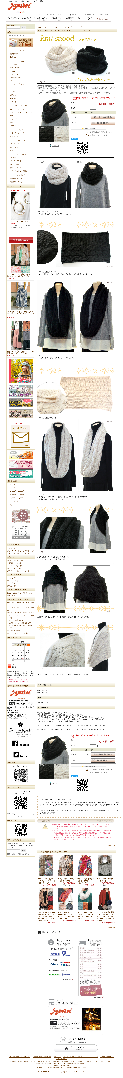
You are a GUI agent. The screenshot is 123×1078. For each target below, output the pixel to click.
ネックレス (14, 147)
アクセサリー (20, 140)
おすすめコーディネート (16, 589)
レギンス (13, 98)
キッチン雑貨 (15, 164)
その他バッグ (15, 136)
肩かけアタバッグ (16, 182)
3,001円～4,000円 (17, 494)
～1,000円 (14, 484)
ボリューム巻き (12, 581)
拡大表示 (55, 146)
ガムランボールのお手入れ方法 (18, 571)
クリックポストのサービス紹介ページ (20, 551)
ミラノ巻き (11, 583)
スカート (14, 102)
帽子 (11, 116)
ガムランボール (15, 168)
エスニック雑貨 (20, 154)
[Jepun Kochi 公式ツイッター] (20, 754)
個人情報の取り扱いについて (19, 1057)
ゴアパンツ (14, 95)
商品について (12, 557)
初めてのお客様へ (14, 545)
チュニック (14, 71)
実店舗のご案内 (90, 14)
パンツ (12, 92)
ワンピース (14, 74)
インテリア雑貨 (15, 161)
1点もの (13, 57)
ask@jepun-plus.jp (77, 1042)
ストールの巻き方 (14, 574)
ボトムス (21, 88)
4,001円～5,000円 (17, 498)
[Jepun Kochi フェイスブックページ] (20, 743)
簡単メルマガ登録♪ (14, 840)
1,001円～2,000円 (17, 488)
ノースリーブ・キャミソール (20, 84)
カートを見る (49, 14)
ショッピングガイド (14, 548)
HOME (39, 14)
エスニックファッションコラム (19, 599)
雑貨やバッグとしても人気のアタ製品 (20, 613)
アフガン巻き (12, 586)
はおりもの (14, 64)
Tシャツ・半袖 (15, 78)
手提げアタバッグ (16, 178)
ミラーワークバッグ (17, 133)
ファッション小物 (20, 106)
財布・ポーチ (15, 122)
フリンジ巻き (12, 578)
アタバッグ (21, 175)
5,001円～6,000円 (17, 501)
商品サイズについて (14, 568)
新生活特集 (14, 54)
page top (111, 845)
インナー (13, 81)
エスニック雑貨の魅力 (15, 620)
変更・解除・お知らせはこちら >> (19, 854)
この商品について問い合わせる (101, 132)
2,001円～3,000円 (17, 491)
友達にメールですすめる (98, 135)
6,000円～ (14, 505)
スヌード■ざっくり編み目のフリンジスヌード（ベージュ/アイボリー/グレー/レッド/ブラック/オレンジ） (47, 916)
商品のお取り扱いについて (16, 560)
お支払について (63, 14)
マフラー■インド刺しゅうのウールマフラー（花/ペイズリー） (85, 881)
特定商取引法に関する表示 (42, 1057)
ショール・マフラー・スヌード (21, 112)
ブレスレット (15, 144)
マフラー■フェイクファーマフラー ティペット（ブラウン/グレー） (46, 881)
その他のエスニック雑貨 (18, 171)
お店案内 (57, 1057)
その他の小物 (15, 126)
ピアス (12, 150)
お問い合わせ (104, 14)
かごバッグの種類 (13, 630)
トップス (21, 61)
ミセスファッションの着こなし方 (19, 623)
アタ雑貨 (13, 158)
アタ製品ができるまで (15, 563)
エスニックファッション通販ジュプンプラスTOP (80, 1057)
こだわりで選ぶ (20, 50)
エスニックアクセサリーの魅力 (18, 633)
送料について (77, 14)
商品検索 (10, 25)
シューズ (13, 119)
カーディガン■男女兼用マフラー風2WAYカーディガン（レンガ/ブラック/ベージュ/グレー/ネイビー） (105, 916)
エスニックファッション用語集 (18, 553)
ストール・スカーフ (17, 109)
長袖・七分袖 (15, 68)
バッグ (20, 130)
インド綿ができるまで (15, 566)
